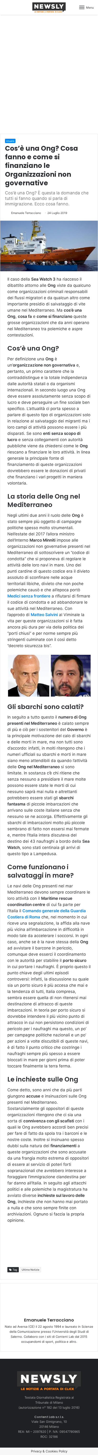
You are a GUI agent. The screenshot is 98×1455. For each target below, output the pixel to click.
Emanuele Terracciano (26, 213)
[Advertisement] (49, 73)
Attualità (10, 141)
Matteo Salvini (44, 614)
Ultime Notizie (30, 1269)
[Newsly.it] (49, 7)
